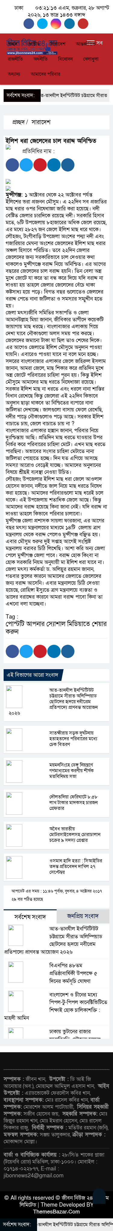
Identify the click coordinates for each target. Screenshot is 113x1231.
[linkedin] (71, 23)
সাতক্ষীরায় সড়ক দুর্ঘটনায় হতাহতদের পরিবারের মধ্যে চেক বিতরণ (73, 739)
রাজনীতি (15, 59)
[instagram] (57, 23)
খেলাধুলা (91, 59)
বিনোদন (65, 59)
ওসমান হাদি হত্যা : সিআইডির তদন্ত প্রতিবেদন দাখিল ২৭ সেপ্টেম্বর (75, 867)
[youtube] (84, 23)
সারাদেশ (57, 44)
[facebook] (30, 23)
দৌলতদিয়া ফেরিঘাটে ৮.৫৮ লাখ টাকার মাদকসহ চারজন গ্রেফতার (73, 803)
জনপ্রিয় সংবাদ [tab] (83, 916)
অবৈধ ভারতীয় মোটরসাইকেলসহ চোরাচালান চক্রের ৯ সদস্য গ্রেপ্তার (74, 835)
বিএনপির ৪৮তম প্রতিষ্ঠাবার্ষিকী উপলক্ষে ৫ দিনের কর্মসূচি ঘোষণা (73, 973)
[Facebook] (12, 165)
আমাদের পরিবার (45, 74)
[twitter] (44, 23)
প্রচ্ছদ (12, 44)
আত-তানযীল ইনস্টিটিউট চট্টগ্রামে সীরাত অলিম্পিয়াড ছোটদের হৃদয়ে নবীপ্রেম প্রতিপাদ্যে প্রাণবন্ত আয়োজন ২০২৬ (53, 701)
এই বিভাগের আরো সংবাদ (32, 675)
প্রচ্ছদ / (19, 122)
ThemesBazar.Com (56, 1211)
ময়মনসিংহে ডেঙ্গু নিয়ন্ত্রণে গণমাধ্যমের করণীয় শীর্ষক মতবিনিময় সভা (71, 771)
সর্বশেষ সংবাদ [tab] (30, 917)
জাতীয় (33, 44)
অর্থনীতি (40, 59)
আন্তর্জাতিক (86, 44)
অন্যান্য (14, 74)
